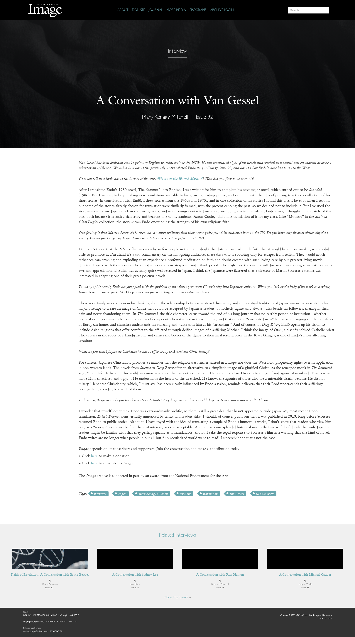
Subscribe (282, 622)
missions (185, 494)
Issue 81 (135, 588)
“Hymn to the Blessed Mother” (179, 179)
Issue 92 (204, 117)
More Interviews (176, 597)
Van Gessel (237, 494)
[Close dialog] (346, 576)
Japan (122, 494)
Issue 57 (220, 588)
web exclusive (265, 494)
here (94, 456)
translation (210, 494)
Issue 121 (50, 588)
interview (100, 494)
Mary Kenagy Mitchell (153, 494)
